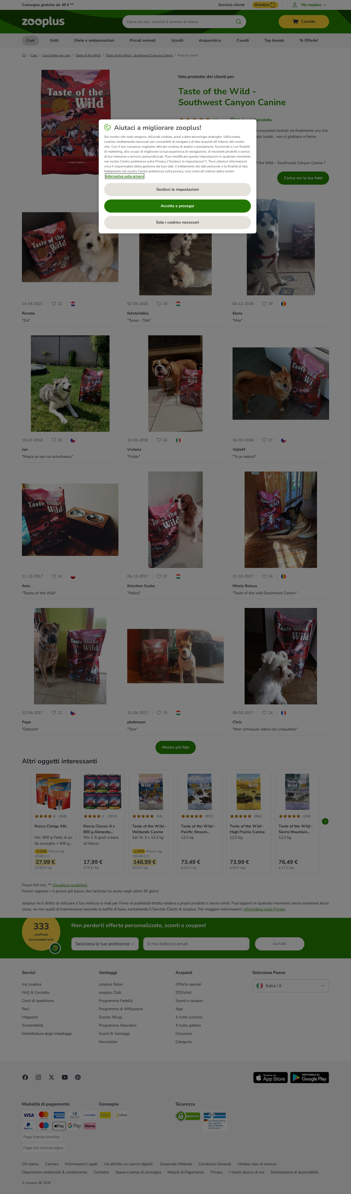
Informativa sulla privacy (125, 176)
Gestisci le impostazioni (177, 189)
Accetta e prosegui (177, 205)
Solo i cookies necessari (177, 222)
